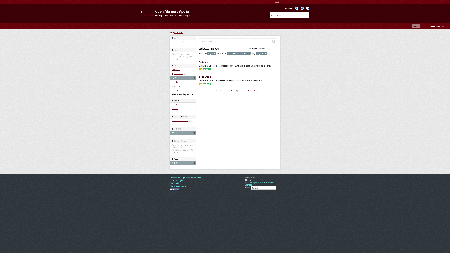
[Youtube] (307, 8)
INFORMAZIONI (437, 26)
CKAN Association (178, 186)
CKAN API (174, 183)
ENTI (424, 26)
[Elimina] (214, 54)
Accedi (277, 2)
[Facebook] (296, 8)
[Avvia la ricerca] (306, 15)
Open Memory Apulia (172, 13)
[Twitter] (302, 8)
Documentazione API (248, 91)
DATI (415, 26)
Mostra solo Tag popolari (183, 94)
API (236, 91)
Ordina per (253, 48)
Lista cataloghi (176, 180)
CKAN (249, 180)
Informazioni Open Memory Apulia (185, 177)
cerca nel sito (276, 15)
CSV (201, 69)
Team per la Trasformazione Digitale (259, 183)
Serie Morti (204, 62)
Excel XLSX (206, 69)
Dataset (178, 32)
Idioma (247, 187)
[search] (273, 41)
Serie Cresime (206, 76)
